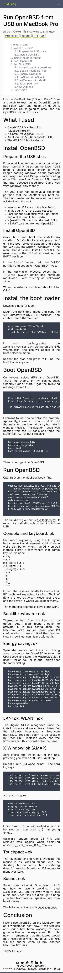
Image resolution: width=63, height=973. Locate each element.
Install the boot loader (27, 57)
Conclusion (20, 90)
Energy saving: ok (31, 73)
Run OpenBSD (22, 64)
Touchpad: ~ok (29, 83)
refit (36, 36)
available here (46, 520)
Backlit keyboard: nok (33, 70)
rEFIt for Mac (25, 305)
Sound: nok (26, 86)
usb (43, 36)
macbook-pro (12, 36)
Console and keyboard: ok (35, 67)
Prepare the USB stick (32, 51)
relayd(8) (44, 968)
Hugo (57, 968)
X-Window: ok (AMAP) (33, 80)
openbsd (26, 36)
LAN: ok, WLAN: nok (32, 77)
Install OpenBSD (23, 48)
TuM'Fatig (9, 4)
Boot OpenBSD (22, 61)
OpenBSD (21, 968)
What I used (20, 45)
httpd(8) (32, 968)
